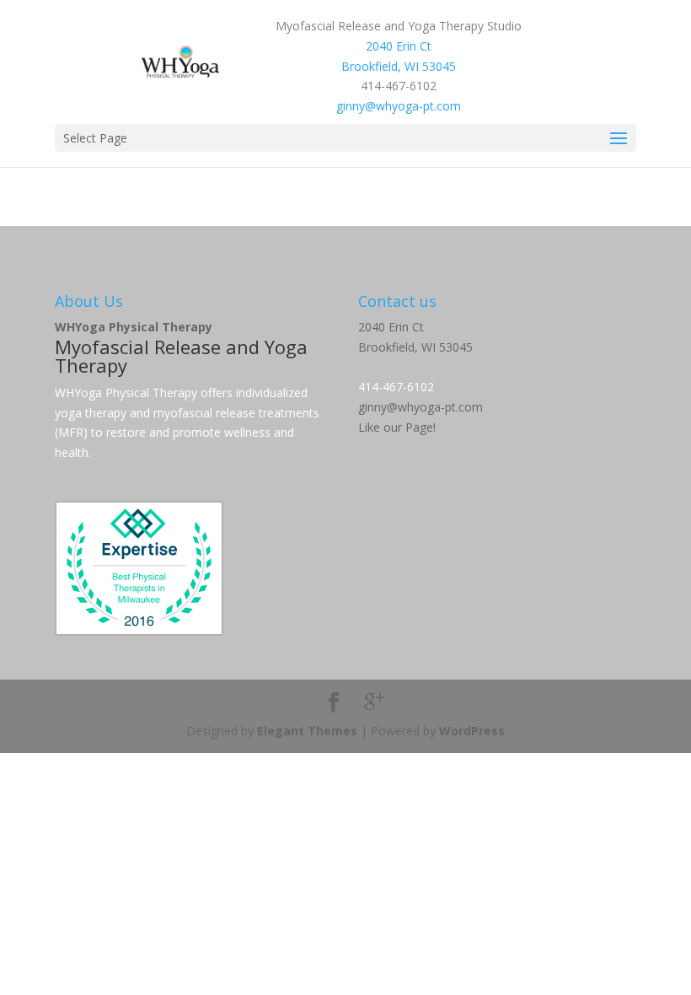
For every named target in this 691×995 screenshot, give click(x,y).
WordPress (472, 731)
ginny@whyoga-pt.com (398, 106)
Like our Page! (397, 427)
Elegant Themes (307, 731)
